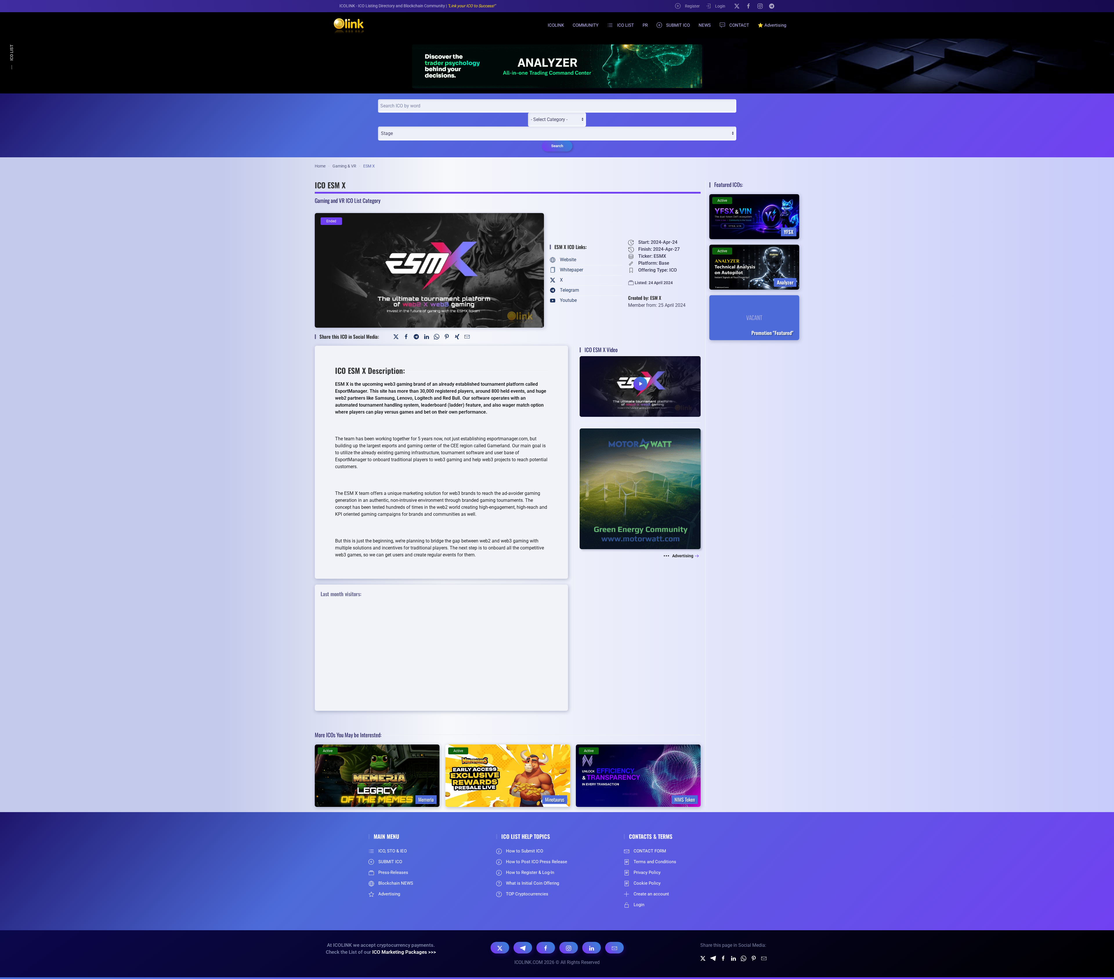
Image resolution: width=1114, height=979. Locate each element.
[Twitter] (396, 336)
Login (720, 6)
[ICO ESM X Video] (640, 386)
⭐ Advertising (772, 25)
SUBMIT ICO (678, 25)
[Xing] (457, 336)
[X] (737, 5)
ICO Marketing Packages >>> (404, 952)
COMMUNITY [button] (585, 25)
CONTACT (739, 25)
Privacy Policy (647, 872)
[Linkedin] (733, 958)
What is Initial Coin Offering (532, 883)
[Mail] (467, 336)
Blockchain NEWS (395, 883)
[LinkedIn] (426, 336)
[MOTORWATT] (640, 488)
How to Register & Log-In (530, 872)
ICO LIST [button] (625, 25)
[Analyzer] (557, 66)
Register (692, 6)
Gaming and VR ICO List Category (347, 200)
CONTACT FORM (650, 851)
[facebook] (723, 958)
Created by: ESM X (644, 297)
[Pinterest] (447, 336)
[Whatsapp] (743, 958)
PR (645, 25)
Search (557, 146)
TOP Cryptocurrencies (527, 894)
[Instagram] (760, 5)
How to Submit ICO (524, 851)
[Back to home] (345, 25)
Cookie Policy (647, 883)
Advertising (682, 555)
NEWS (705, 25)
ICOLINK (556, 25)
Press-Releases (393, 872)
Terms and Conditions (655, 861)
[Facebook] (748, 5)
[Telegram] (772, 5)
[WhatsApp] (437, 336)
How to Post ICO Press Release (536, 861)
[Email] (614, 947)
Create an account (651, 894)
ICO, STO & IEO (392, 851)
